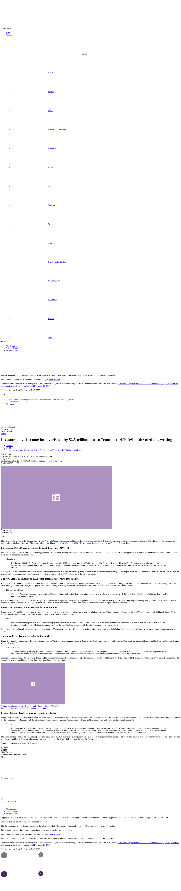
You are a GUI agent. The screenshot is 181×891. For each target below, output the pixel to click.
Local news (52, 300)
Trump (61, 541)
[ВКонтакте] (2, 750)
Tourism (51, 205)
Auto (50, 186)
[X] (5, 750)
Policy (50, 73)
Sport (50, 338)
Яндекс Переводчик (29, 743)
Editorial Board (12, 348)
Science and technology (57, 262)
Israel (17, 739)
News (8, 33)
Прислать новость (8, 801)
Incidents (51, 167)
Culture (51, 319)
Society (51, 92)
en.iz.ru (45, 822)
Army (50, 243)
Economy (52, 148)
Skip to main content (9, 427)
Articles (9, 35)
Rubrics (84, 54)
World (50, 224)
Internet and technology (57, 129)
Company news (54, 281)
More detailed (54, 380)
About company (12, 346)
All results (10, 404)
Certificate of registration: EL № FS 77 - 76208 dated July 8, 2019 (143, 384)
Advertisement (11, 350)
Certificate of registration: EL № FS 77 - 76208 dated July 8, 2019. (144, 843)
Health (50, 111)
